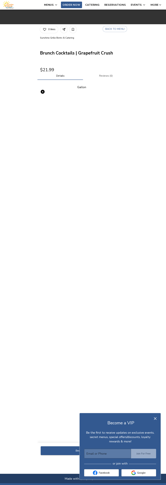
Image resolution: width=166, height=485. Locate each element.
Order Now (71, 5)
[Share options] (63, 29)
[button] (50, 5)
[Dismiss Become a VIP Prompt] (155, 418)
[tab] (60, 76)
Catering (92, 5)
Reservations (115, 5)
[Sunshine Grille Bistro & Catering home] (17, 5)
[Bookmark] (73, 29)
